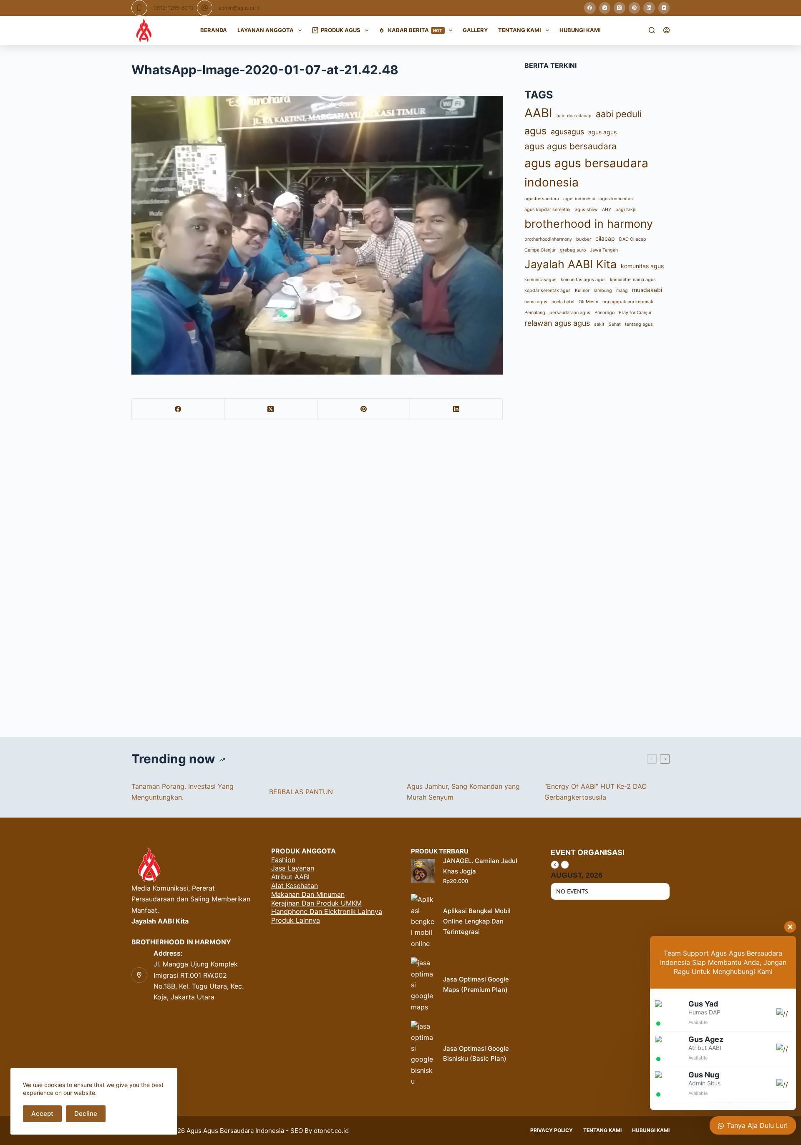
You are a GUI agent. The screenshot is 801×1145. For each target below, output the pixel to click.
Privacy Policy (551, 1130)
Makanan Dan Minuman (308, 894)
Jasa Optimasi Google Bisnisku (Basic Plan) (476, 1053)
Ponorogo (604, 312)
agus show (586, 209)
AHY (606, 209)
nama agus (535, 301)
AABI (538, 113)
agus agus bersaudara (570, 146)
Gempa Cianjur (540, 250)
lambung (603, 290)
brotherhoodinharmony (548, 239)
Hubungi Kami (580, 30)
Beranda (213, 30)
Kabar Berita (415, 30)
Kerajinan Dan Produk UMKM (316, 903)
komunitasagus (540, 279)
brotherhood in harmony (588, 223)
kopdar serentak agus (547, 290)
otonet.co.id (331, 1131)
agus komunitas (616, 198)
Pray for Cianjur (635, 312)
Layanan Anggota (265, 30)
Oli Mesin (588, 301)
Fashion (283, 860)
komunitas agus (642, 265)
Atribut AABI (290, 877)
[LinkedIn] (649, 8)
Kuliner (582, 290)
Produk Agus (340, 30)
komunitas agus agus (583, 279)
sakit (599, 324)
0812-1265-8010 (174, 8)
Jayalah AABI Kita (570, 264)
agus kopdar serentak (547, 209)
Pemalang (534, 312)
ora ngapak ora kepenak (627, 301)
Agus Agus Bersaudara (220, 1131)
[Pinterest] (634, 8)
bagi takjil (626, 209)
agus (535, 131)
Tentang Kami (519, 30)
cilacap (605, 238)
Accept (42, 1113)
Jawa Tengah (604, 250)
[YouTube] (664, 8)
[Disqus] (400, 577)
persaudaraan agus (569, 312)
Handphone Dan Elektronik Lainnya (326, 911)
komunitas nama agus (633, 279)
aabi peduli (619, 113)
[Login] (666, 30)
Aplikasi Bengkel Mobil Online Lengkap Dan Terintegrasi (477, 921)
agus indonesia (579, 198)
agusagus (567, 131)
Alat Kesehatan (294, 885)
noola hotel (563, 301)
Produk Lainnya (295, 920)
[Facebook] (590, 8)
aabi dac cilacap (574, 115)
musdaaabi (647, 289)
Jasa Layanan (292, 868)
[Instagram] (605, 8)
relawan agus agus (557, 323)
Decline (85, 1113)
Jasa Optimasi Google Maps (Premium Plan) (476, 984)
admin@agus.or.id (239, 8)
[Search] (652, 30)
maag (622, 290)
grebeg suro (573, 250)
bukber (583, 239)
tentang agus (639, 324)
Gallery (475, 30)
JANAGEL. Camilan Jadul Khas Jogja (480, 866)
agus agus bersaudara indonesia (586, 173)
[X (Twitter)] (619, 8)
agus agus (602, 132)
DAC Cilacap (632, 239)
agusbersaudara (541, 198)
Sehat (615, 324)
